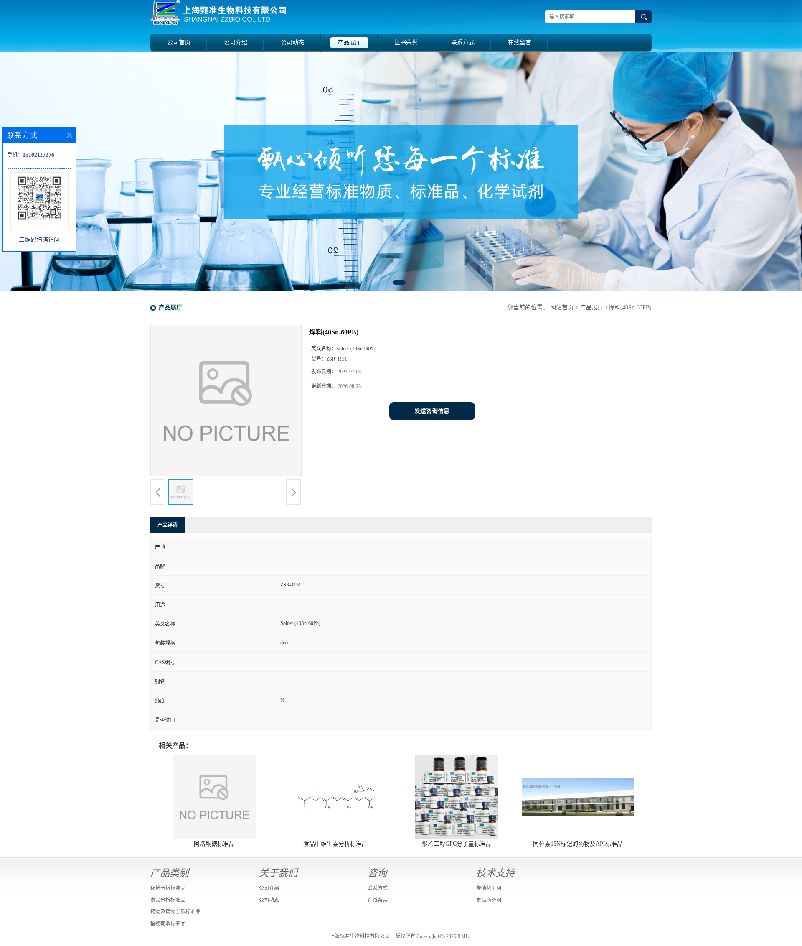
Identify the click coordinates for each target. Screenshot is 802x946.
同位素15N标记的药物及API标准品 (578, 844)
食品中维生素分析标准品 (335, 844)
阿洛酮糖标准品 (214, 844)
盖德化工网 (488, 888)
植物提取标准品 (167, 923)
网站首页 (562, 307)
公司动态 (292, 42)
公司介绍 (235, 42)
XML (463, 936)
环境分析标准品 (167, 888)
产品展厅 (349, 42)
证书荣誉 (406, 42)
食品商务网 (488, 900)
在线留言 (519, 42)
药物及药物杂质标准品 (175, 912)
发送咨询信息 (431, 411)
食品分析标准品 (167, 900)
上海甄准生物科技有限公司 (360, 936)
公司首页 (178, 42)
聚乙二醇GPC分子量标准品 (457, 844)
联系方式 (463, 42)
